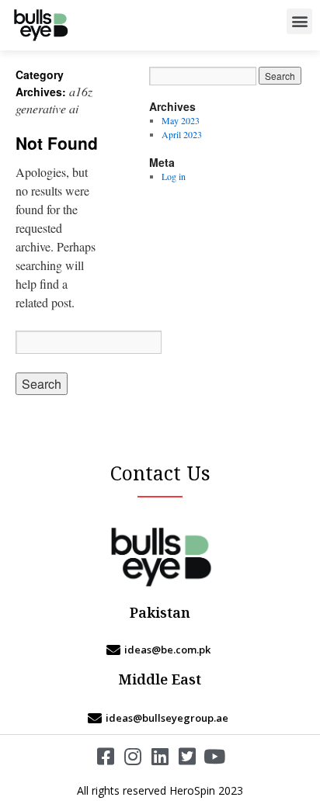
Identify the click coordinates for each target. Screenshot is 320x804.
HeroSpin (192, 790)
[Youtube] (214, 756)
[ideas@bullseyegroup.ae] (160, 718)
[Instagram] (133, 756)
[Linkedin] (160, 756)
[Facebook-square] (106, 756)
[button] (299, 21)
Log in (174, 176)
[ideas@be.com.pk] (160, 650)
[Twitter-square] (187, 756)
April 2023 (182, 134)
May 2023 (181, 120)
